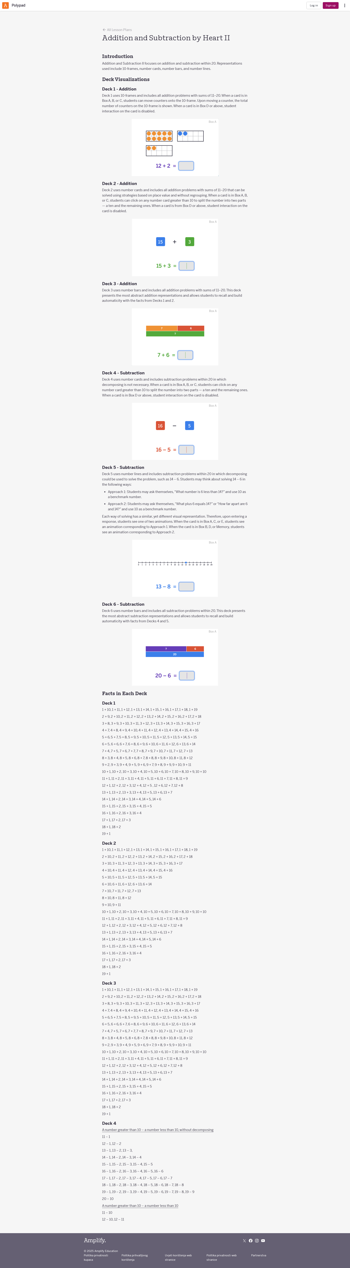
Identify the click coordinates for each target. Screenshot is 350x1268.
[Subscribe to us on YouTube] (263, 1241)
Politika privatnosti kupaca (96, 1257)
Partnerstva (258, 1255)
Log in (314, 5)
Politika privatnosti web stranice (222, 1257)
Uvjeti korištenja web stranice (178, 1257)
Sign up (331, 5)
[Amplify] (95, 1241)
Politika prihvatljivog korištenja (135, 1257)
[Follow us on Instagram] (257, 1241)
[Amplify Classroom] (5, 5)
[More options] (344, 5)
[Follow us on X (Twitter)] (244, 1241)
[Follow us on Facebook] (251, 1241)
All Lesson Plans (119, 30)
